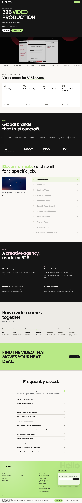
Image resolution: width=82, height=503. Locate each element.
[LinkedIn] (59, 471)
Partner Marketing (42, 485)
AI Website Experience (43, 480)
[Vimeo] (62, 471)
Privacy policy (75, 500)
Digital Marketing (42, 477)
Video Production (5, 472)
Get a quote (6, 30)
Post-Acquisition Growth (44, 491)
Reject (67, 500)
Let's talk (77, 2)
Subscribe (76, 478)
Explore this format (7, 195)
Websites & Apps (5, 477)
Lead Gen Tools (5, 480)
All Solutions (41, 472)
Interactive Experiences (6, 475)
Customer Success (42, 489)
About (22, 472)
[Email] (65, 471)
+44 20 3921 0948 (75, 486)
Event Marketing (42, 481)
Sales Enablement (42, 486)
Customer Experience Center (44, 488)
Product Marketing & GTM (44, 483)
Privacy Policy (73, 482)
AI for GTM (4, 478)
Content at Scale (42, 478)
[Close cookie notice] (80, 500)
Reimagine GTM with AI (43, 473)
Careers (22, 473)
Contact (22, 475)
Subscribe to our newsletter (64, 474)
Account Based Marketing (44, 475)
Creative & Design (5, 473)
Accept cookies (59, 500)
